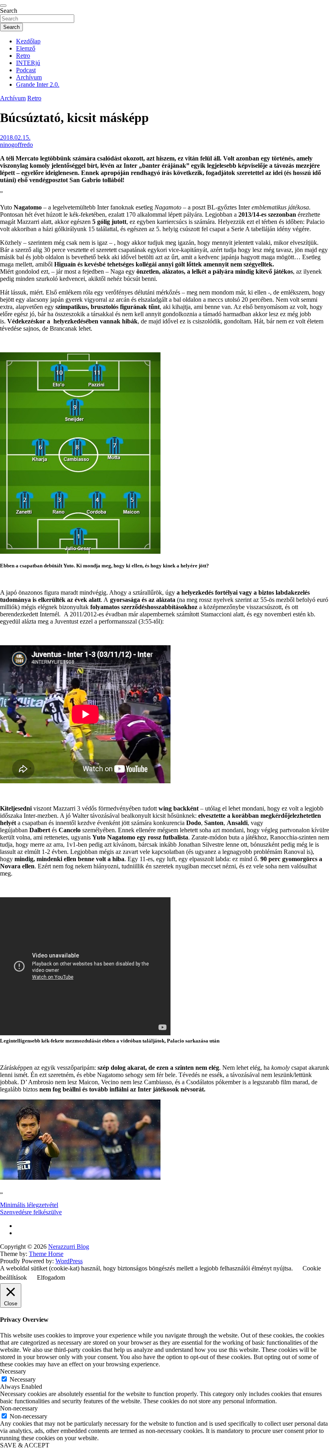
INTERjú (28, 62)
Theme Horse (46, 1253)
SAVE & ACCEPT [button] (24, 1445)
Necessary (23, 1379)
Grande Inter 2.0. (37, 84)
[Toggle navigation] (3, 5)
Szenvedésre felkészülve (31, 1212)
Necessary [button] (13, 1371)
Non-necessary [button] (19, 1408)
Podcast (26, 70)
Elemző (25, 48)
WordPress (69, 1261)
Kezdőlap (28, 41)
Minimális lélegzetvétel (29, 1204)
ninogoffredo (16, 144)
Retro (23, 55)
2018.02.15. (15, 137)
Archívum (29, 77)
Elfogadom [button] (51, 1277)
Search (8, 10)
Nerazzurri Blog (68, 1246)
